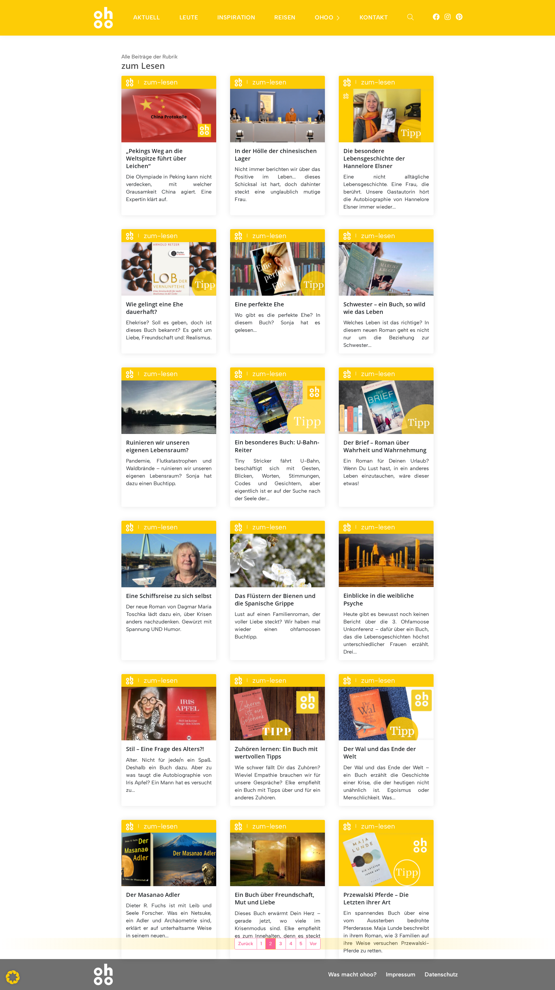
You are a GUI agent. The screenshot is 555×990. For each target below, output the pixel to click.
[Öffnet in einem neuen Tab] (436, 17)
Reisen (284, 17)
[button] (12, 977)
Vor (313, 943)
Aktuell (146, 17)
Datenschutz (441, 974)
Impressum (400, 974)
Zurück (245, 943)
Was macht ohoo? (352, 974)
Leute (189, 17)
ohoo (324, 17)
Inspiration (236, 17)
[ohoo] (103, 17)
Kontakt (374, 17)
